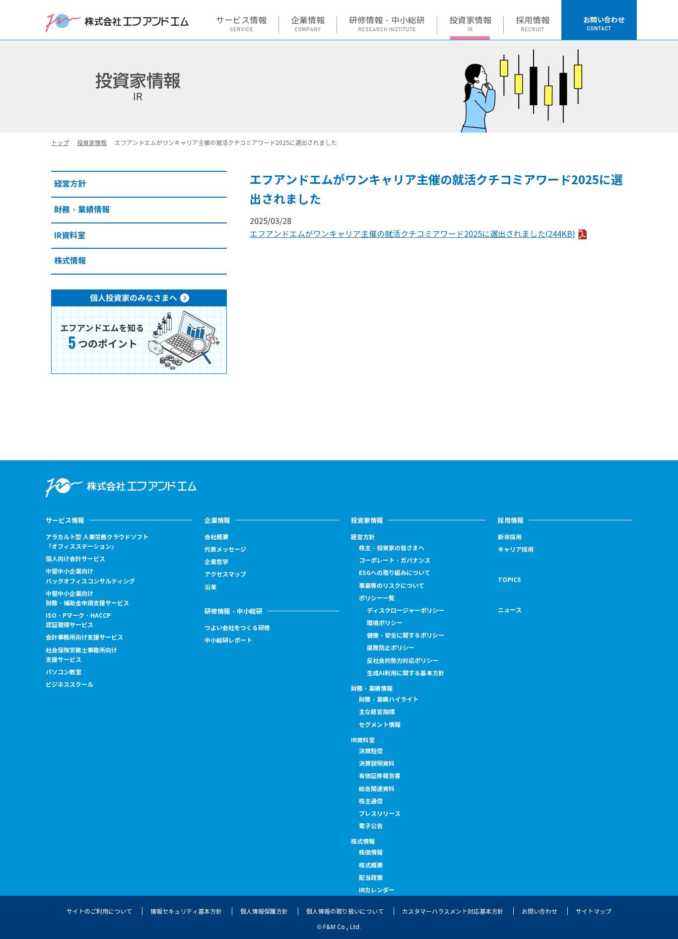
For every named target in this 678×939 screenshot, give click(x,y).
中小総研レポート (228, 640)
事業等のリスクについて (391, 585)
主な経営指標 (377, 712)
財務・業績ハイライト (388, 699)
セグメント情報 (380, 724)
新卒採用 (510, 537)
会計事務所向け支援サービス (84, 637)
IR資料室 (363, 740)
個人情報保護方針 (264, 911)
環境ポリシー (385, 623)
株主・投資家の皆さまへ (391, 548)
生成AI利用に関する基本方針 (405, 673)
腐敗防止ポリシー (390, 647)
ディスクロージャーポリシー (405, 610)
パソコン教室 (63, 672)
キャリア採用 (516, 549)
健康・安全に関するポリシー (405, 635)
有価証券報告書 (380, 776)
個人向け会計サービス (75, 559)
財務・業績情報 (372, 688)
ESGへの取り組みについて (394, 573)
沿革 (210, 587)
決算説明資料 (377, 763)
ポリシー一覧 (377, 598)
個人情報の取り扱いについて (345, 911)
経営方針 (363, 537)
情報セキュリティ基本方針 (186, 911)
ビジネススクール (69, 684)
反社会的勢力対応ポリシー (402, 660)
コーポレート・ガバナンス (394, 560)
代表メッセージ (225, 549)
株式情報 (363, 841)
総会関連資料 (377, 789)
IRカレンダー (377, 890)
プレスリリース (380, 813)
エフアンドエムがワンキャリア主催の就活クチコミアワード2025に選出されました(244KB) (412, 234)
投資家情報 (92, 142)
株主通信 (371, 801)
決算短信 (371, 751)
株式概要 (371, 865)
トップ (60, 142)
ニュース (510, 610)
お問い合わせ (539, 911)
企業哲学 (216, 562)
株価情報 (371, 852)
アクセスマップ (225, 574)
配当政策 (371, 877)
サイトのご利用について (99, 911)
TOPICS (509, 579)
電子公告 (371, 826)
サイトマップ (593, 911)
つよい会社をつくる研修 (237, 628)
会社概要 (216, 537)
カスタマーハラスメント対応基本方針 (452, 911)
